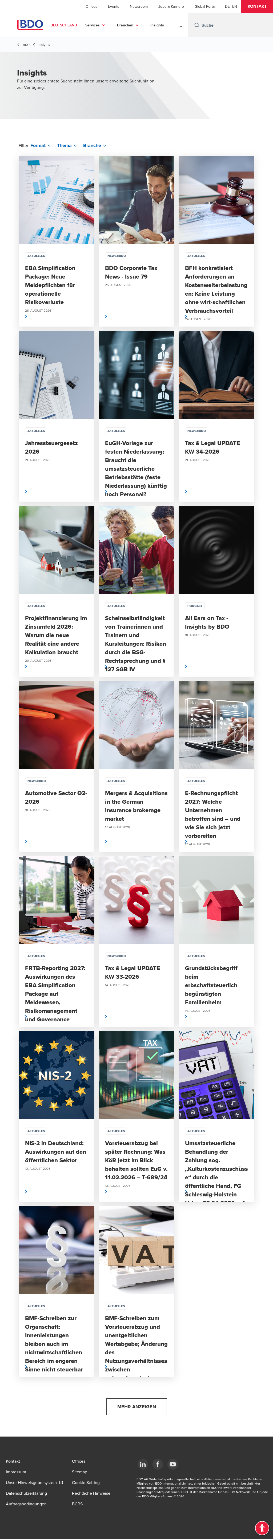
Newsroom (139, 6)
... (180, 25)
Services (92, 25)
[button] (257, 6)
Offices (91, 6)
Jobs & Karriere (171, 6)
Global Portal (205, 6)
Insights (157, 25)
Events (113, 6)
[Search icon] (196, 25)
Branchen (125, 25)
